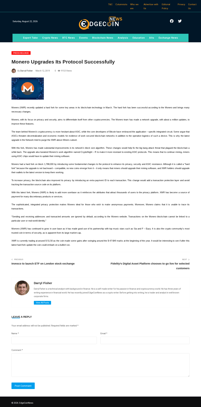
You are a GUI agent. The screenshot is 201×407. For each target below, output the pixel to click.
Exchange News (168, 37)
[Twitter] (180, 21)
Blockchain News (102, 37)
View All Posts (42, 302)
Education (139, 37)
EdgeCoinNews (26, 403)
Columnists (121, 4)
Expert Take (30, 37)
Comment (17, 350)
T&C (110, 4)
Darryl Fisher (26, 71)
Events (83, 37)
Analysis (123, 37)
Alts (151, 37)
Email (103, 333)
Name (15, 333)
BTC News (68, 37)
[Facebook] (172, 21)
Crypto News (50, 37)
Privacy (181, 4)
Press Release (21, 53)
